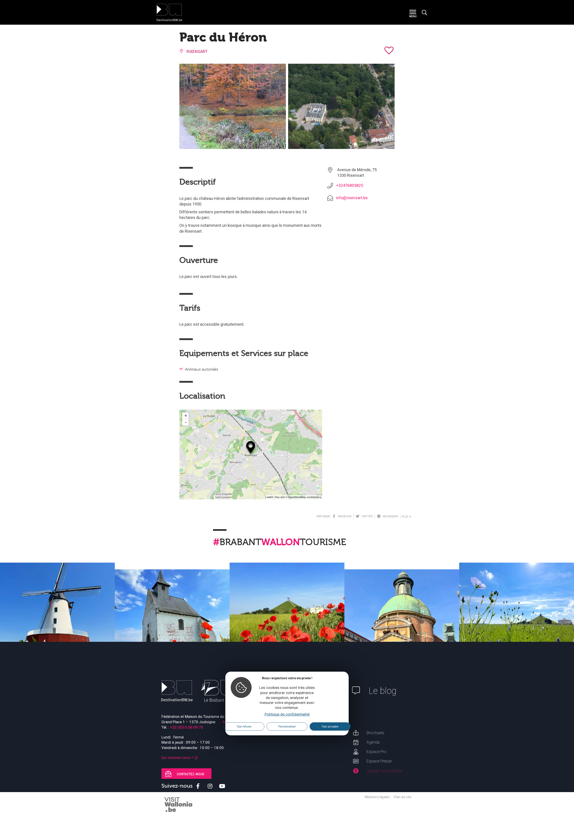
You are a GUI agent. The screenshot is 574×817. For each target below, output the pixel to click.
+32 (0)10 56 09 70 (186, 727)
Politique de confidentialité (287, 714)
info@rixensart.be (352, 197)
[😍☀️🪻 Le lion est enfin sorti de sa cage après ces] (516, 620)
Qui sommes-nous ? (177, 758)
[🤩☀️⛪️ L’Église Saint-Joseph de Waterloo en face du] (401, 626)
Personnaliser (287, 726)
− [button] (186, 422)
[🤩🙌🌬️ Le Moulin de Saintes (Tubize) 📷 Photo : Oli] (57, 620)
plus (405, 516)
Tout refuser (244, 726)
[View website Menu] (413, 12)
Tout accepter (330, 726)
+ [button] (186, 415)
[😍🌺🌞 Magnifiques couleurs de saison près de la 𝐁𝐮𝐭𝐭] (287, 620)
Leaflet (269, 497)
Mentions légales (377, 797)
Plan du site (402, 797)
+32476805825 (349, 185)
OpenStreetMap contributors (304, 497)
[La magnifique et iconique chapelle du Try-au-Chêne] (172, 626)
